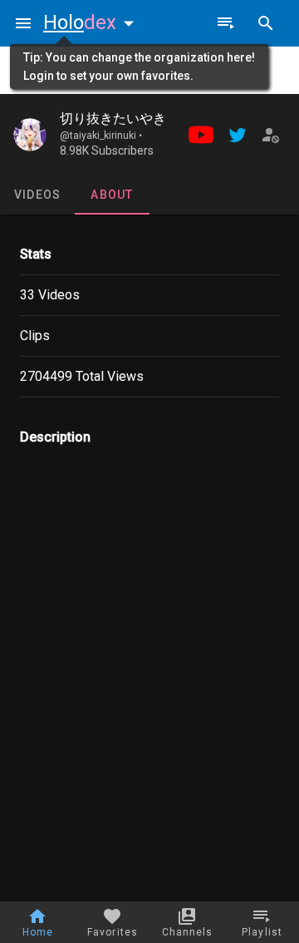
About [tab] (112, 194)
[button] (92, 22)
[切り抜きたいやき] (30, 134)
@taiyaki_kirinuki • (101, 135)
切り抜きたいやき (113, 118)
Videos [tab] (37, 194)
